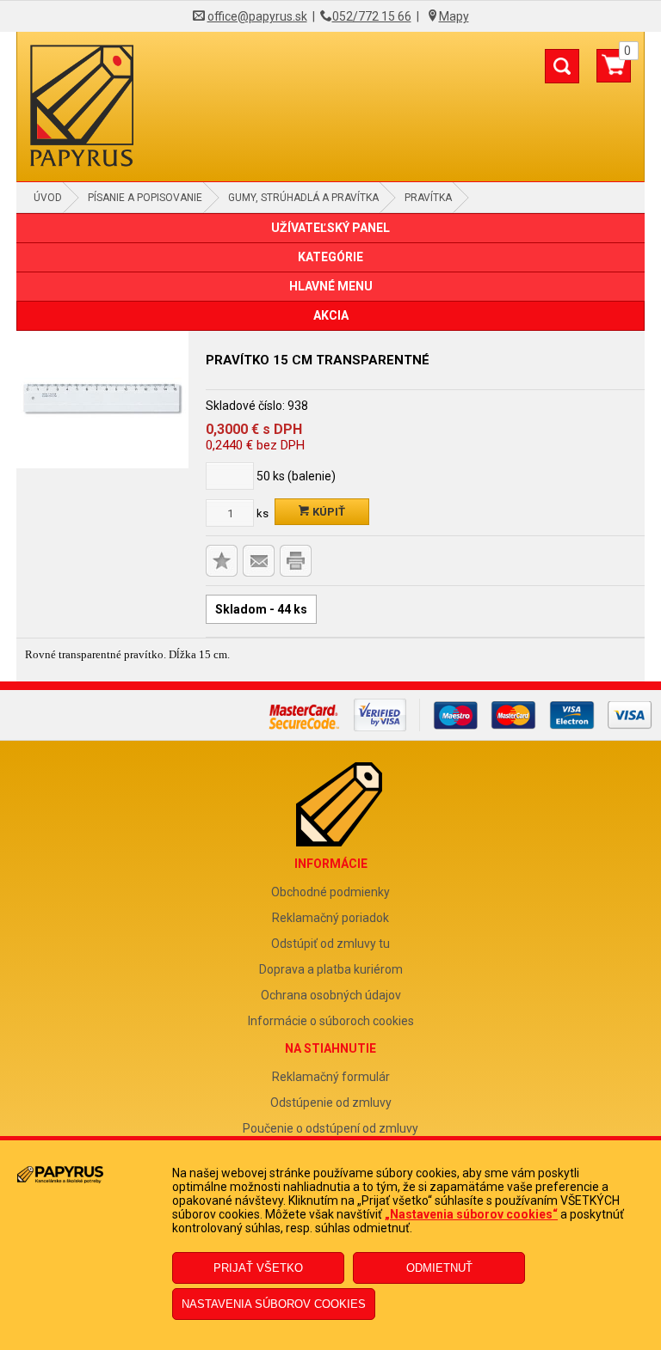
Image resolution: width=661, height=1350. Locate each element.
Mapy (454, 16)
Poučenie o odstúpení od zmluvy (330, 1128)
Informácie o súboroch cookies (331, 1021)
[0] (614, 72)
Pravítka (428, 198)
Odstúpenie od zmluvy (331, 1102)
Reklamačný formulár (331, 1077)
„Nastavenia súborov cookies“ (471, 1214)
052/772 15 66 (371, 16)
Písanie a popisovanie (145, 198)
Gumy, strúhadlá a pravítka (303, 198)
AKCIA (331, 315)
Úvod (48, 198)
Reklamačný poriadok (330, 918)
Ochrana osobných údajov (331, 995)
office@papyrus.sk (257, 16)
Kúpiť (327, 511)
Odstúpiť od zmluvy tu (330, 943)
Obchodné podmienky (330, 892)
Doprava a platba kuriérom (331, 969)
